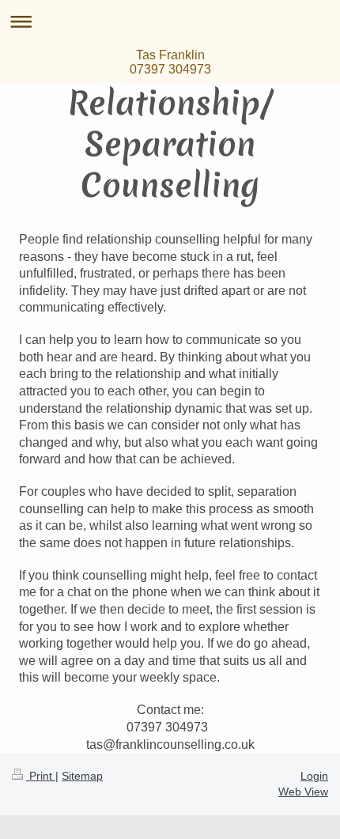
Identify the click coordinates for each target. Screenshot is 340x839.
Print (40, 775)
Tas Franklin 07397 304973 (170, 62)
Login (314, 775)
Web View (303, 791)
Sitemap (82, 775)
